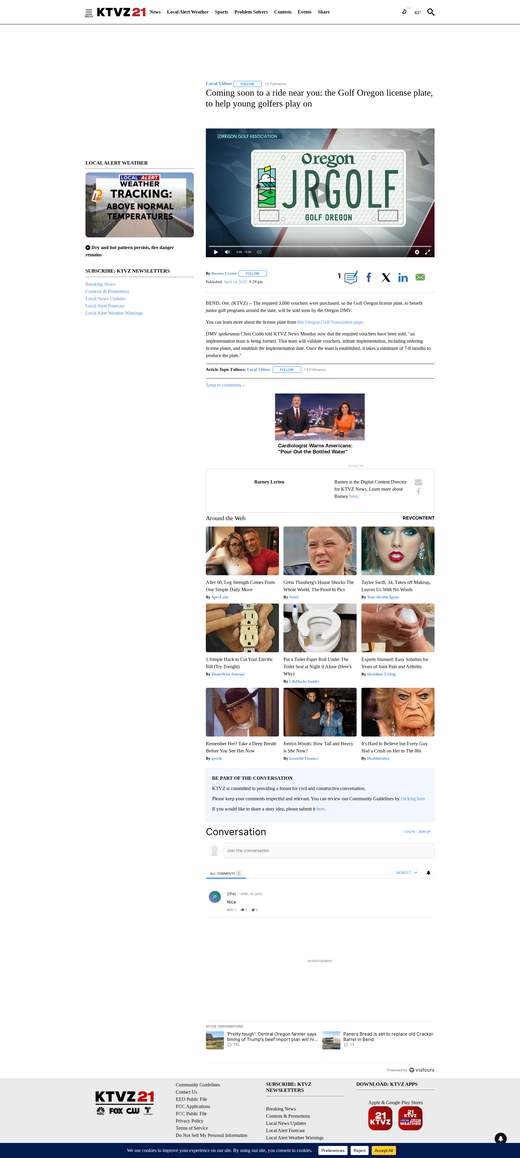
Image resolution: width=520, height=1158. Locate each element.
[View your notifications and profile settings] (428, 873)
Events (304, 11)
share (411, 910)
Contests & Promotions (107, 291)
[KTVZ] (121, 12)
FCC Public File (191, 1113)
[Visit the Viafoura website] (422, 1070)
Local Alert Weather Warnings (114, 313)
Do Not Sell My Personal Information (211, 1135)
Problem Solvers (251, 11)
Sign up (424, 831)
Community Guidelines (198, 1084)
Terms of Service (192, 1128)
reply (231, 910)
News (155, 11)
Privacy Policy (189, 1120)
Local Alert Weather (188, 11)
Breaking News (100, 284)
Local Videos (258, 369)
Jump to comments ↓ (225, 385)
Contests (283, 11)
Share (324, 11)
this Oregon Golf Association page (330, 322)
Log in (409, 831)
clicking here (413, 798)
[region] (320, 951)
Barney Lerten (224, 273)
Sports (221, 11)
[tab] (226, 873)
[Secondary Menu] (93, 12)
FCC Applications (193, 1106)
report (424, 910)
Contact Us (186, 1092)
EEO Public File (191, 1099)
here (353, 496)
